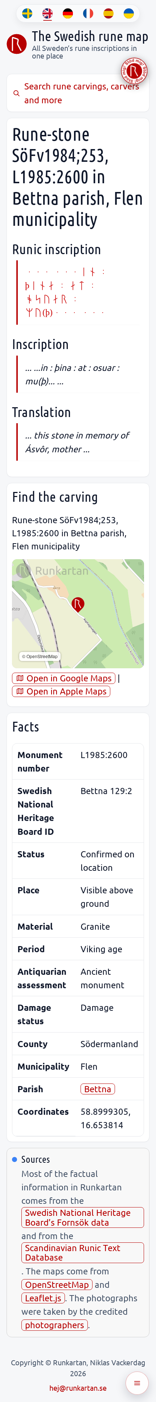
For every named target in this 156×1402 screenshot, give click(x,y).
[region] (78, 613)
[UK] (129, 13)
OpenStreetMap (57, 1284)
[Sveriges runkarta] (17, 44)
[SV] (27, 13)
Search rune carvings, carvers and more (81, 93)
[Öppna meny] (137, 1383)
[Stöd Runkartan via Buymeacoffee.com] (134, 70)
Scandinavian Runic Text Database (72, 1252)
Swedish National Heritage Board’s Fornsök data (78, 1217)
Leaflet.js (43, 1298)
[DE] (68, 13)
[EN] (47, 13)
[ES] (108, 13)
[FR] (88, 13)
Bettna (97, 1088)
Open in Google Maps (68, 678)
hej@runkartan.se (78, 1387)
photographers (54, 1324)
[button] (78, 605)
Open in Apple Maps (65, 691)
